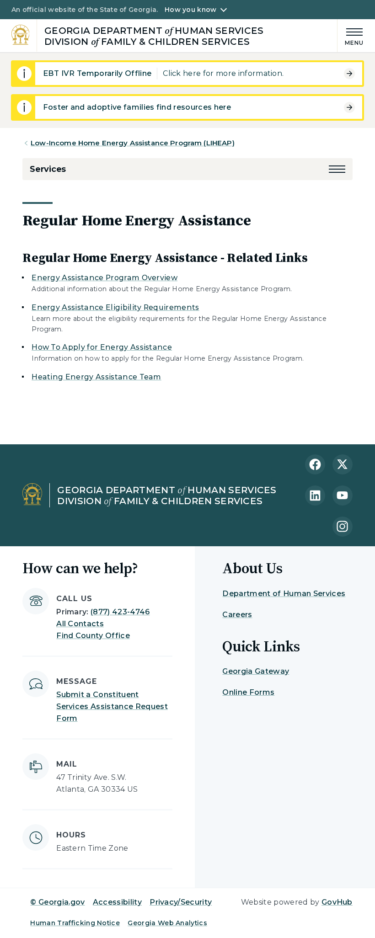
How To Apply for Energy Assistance (102, 347)
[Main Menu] (351, 35)
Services (48, 169)
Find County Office (93, 635)
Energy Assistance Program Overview (104, 277)
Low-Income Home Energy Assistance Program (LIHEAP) (133, 143)
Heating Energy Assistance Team (96, 377)
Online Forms (248, 692)
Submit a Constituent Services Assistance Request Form (112, 706)
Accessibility (117, 902)
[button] (337, 169)
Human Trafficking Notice (75, 923)
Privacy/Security (181, 902)
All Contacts (80, 623)
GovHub (337, 902)
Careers (237, 614)
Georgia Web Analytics (167, 923)
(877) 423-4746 (120, 612)
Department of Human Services (283, 593)
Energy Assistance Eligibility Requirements (115, 307)
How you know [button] (190, 9)
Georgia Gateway (255, 671)
